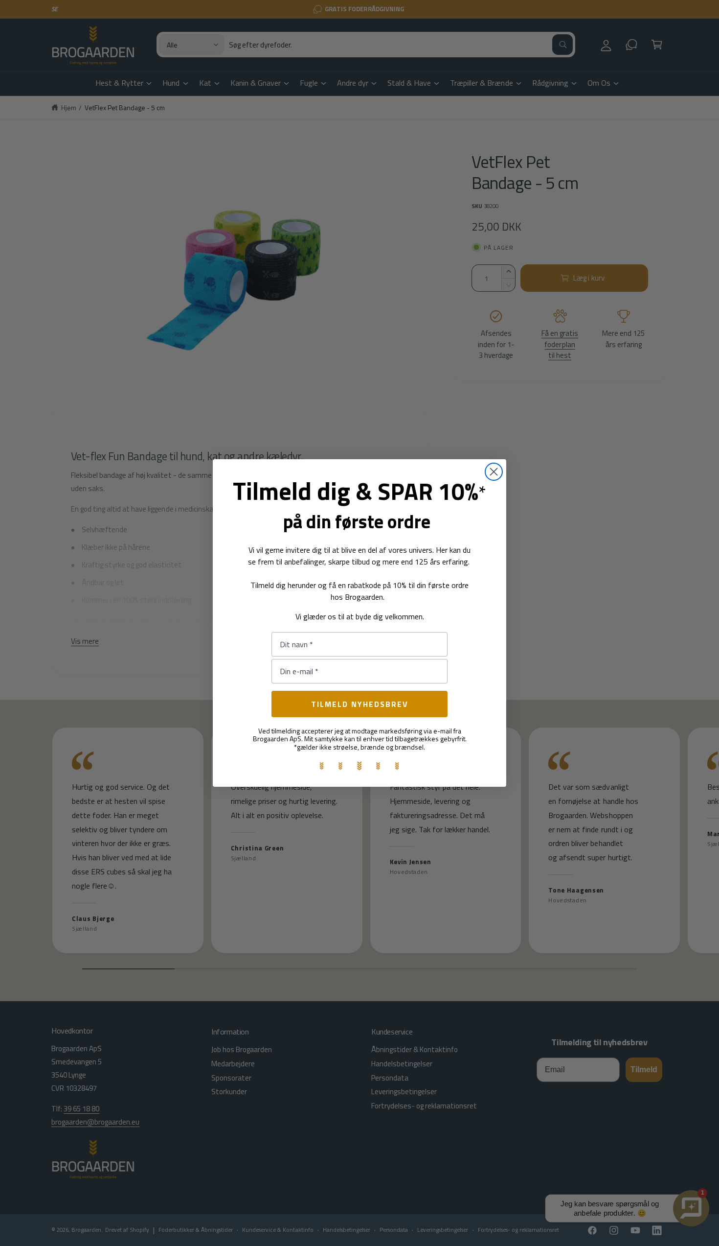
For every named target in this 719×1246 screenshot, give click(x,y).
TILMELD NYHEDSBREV (359, 704)
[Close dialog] (493, 471)
